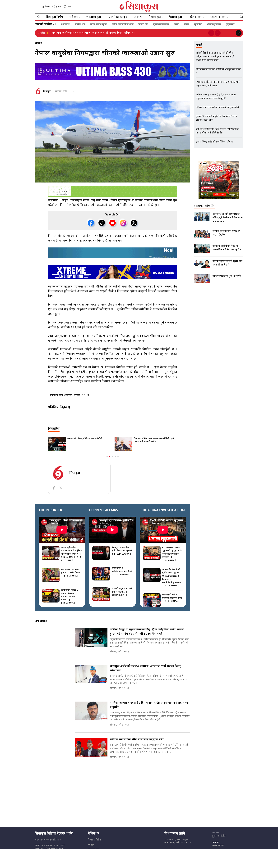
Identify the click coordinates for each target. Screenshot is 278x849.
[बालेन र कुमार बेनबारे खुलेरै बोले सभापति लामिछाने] (202, 263)
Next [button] (218, 33)
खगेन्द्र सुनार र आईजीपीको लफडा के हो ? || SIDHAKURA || (122, 571)
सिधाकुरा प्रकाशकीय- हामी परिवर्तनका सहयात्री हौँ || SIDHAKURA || (122, 550)
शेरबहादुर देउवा (202, 24)
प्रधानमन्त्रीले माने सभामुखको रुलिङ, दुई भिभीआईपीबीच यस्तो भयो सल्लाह (228, 218)
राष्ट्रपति (231, 24)
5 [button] (118, 456)
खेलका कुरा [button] (196, 17)
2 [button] (109, 456)
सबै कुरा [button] (73, 17)
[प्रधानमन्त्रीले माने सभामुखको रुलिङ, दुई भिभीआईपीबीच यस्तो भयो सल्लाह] (202, 216)
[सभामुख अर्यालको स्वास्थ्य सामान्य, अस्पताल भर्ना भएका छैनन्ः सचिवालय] (91, 674)
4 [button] (115, 456)
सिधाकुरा (47, 91)
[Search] (241, 17)
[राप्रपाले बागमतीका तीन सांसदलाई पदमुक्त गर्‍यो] (91, 747)
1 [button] (107, 456)
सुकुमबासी (218, 24)
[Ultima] (112, 71)
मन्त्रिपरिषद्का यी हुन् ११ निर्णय (227, 276)
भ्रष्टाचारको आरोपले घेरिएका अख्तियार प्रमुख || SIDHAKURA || (172, 598)
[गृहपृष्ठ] (39, 17)
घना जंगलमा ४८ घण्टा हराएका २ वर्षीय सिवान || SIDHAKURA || (70, 572)
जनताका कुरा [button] (93, 17)
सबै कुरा (91, 844)
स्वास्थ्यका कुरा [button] (218, 17)
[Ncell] (112, 252)
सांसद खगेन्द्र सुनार (86, 24)
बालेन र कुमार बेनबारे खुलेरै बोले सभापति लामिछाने (227, 263)
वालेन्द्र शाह (68, 24)
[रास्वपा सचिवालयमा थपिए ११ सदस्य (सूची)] (202, 233)
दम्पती (164, 24)
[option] (129, 33)
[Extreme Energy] (112, 272)
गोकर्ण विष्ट (131, 24)
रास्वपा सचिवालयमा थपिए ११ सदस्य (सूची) (226, 233)
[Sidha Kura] (139, 6)
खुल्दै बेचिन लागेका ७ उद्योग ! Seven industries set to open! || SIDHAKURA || (69, 596)
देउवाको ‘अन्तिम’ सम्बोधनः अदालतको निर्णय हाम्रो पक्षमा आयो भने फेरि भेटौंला (154, 440)
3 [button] (112, 456)
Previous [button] (211, 33)
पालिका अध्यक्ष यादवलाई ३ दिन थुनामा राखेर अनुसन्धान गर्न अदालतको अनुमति (150, 705)
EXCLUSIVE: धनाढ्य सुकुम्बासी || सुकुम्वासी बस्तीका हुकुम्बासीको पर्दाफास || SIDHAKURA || (172, 554)
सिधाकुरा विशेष (54, 17)
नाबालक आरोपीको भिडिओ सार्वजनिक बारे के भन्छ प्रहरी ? (227, 248)
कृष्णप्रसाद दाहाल (149, 24)
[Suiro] (112, 191)
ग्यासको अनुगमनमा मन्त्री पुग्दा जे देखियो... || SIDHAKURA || (122, 592)
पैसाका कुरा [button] (175, 17)
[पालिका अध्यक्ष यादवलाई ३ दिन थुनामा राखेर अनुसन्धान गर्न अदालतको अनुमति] (91, 711)
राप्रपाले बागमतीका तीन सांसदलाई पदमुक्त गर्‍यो (137, 739)
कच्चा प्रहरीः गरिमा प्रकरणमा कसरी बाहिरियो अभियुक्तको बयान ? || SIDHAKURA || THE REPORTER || (71, 554)
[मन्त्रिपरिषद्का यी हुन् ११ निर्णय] (202, 278)
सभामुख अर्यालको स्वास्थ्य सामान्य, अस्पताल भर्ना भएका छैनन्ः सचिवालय (93, 33)
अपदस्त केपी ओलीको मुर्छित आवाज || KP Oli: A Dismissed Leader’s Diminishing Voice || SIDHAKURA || (171, 577)
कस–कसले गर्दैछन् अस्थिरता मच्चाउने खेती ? (85, 438)
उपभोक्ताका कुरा (118, 17)
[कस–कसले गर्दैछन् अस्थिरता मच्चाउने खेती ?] (57, 444)
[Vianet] (218, 180)
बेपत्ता (174, 24)
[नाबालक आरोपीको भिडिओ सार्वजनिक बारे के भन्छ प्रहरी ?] (202, 248)
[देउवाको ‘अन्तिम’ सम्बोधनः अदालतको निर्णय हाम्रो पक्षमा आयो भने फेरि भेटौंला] (123, 444)
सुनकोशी (186, 24)
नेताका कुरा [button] (155, 17)
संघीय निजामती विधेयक (111, 24)
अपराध (138, 17)
